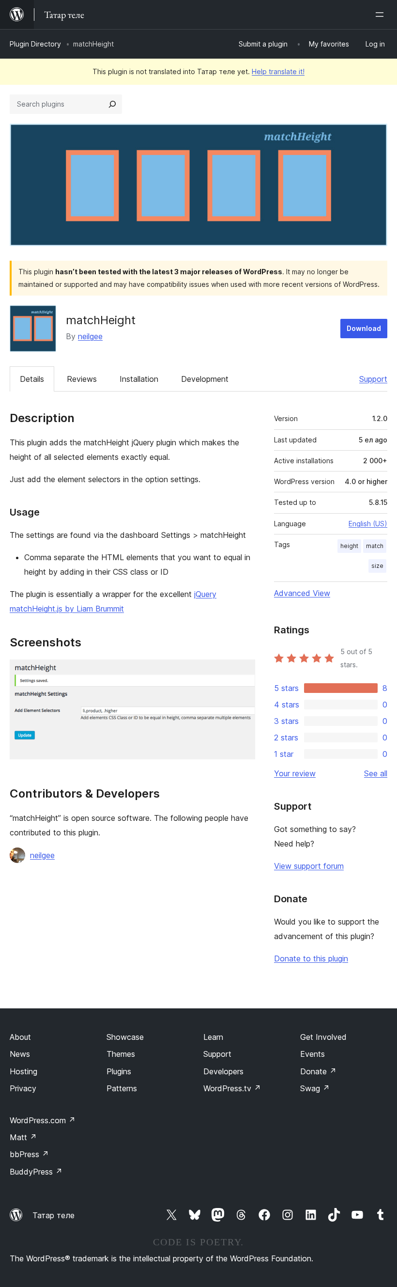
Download (364, 328)
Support (373, 379)
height (349, 545)
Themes (121, 1054)
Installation (139, 379)
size (377, 565)
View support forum (309, 866)
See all (375, 773)
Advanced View (302, 593)
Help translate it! (278, 71)
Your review (295, 773)
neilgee (90, 336)
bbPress (29, 1154)
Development (205, 379)
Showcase (125, 1037)
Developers (223, 1071)
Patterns (122, 1088)
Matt (23, 1137)
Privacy (23, 1088)
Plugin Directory (35, 44)
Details (32, 379)
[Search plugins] (112, 104)
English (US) (368, 523)
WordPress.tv (232, 1088)
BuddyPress (36, 1172)
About (20, 1037)
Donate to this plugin (311, 958)
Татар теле (53, 1215)
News (20, 1054)
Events (312, 1054)
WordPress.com (43, 1120)
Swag (315, 1088)
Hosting (23, 1071)
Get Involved (323, 1037)
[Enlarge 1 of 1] (242, 672)
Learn (213, 1037)
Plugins (119, 1071)
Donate (318, 1071)
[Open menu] (381, 14)
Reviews (82, 379)
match (374, 545)
